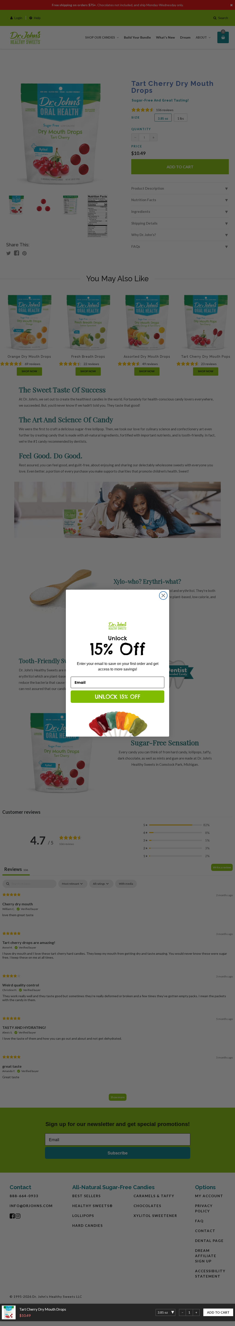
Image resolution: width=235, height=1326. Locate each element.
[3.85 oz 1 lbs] (165, 1312)
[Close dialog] (163, 595)
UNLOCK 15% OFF (117, 696)
